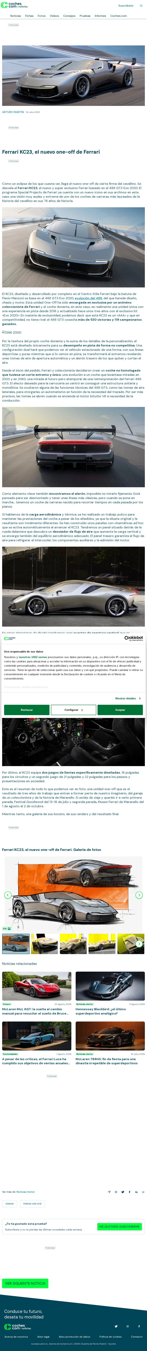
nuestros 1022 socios (33, 657)
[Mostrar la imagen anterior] (7, 895)
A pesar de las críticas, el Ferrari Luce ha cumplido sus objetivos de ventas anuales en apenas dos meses (34, 1027)
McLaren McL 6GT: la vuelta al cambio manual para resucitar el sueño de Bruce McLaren (35, 975)
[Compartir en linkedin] (135, 1192)
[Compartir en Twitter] (122, 1192)
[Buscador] (141, 5)
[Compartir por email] (108, 1192)
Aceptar (120, 709)
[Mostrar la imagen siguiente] (139, 895)
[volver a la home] (17, 1326)
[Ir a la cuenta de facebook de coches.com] (139, 1326)
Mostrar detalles (125, 698)
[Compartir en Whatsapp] (142, 1192)
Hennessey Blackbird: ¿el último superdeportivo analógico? (107, 975)
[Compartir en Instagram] (115, 1192)
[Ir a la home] (14, 5)
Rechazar (27, 709)
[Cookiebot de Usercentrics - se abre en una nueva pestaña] (127, 638)
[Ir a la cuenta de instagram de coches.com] (127, 1326)
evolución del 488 (88, 298)
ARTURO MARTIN (13, 112)
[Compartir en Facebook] (129, 1192)
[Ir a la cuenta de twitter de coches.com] (116, 1326)
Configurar (71, 709)
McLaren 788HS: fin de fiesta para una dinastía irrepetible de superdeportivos (106, 1025)
